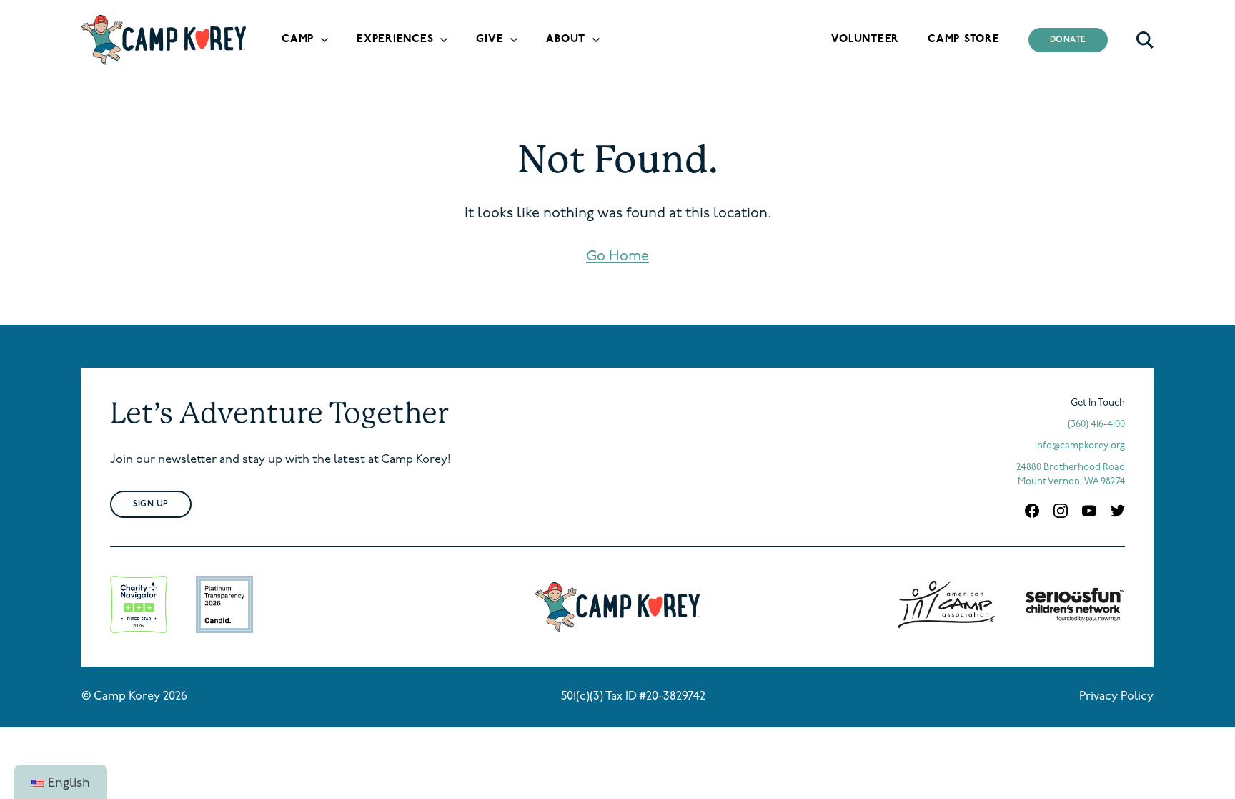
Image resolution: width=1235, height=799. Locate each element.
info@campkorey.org (1080, 446)
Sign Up (151, 504)
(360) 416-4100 (1096, 424)
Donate (1068, 40)
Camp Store (964, 39)
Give (489, 39)
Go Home (617, 257)
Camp (298, 39)
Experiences (395, 39)
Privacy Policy (1116, 696)
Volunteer (865, 39)
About (565, 39)
